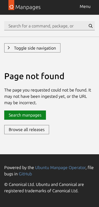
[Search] (90, 26)
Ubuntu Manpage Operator (60, 167)
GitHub (25, 173)
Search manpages (25, 115)
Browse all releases (27, 129)
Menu (85, 6)
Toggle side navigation (34, 48)
